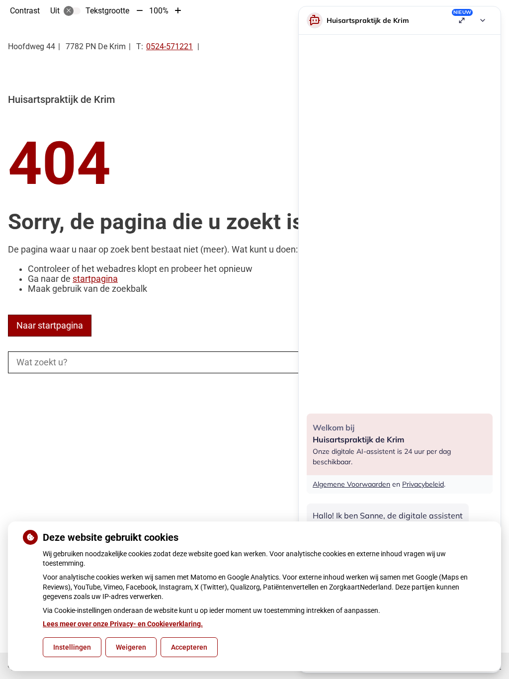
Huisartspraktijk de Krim (61, 99)
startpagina (95, 279)
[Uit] (72, 10)
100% (159, 10)
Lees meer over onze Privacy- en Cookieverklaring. (123, 624)
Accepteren (189, 647)
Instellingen (72, 647)
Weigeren (131, 647)
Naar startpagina (49, 326)
